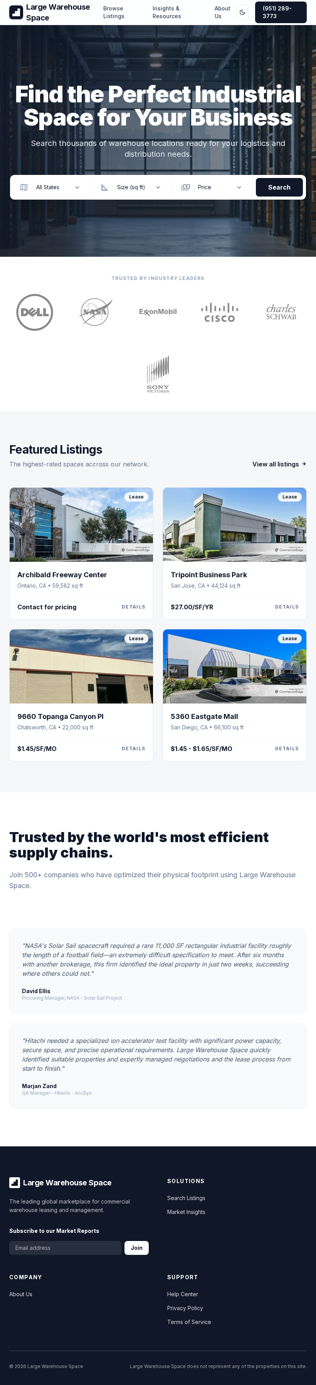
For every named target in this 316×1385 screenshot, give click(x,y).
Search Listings (186, 1198)
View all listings (275, 464)
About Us (222, 12)
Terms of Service (189, 1322)
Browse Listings (113, 12)
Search (279, 187)
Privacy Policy (185, 1308)
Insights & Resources (167, 12)
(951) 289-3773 (277, 12)
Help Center (182, 1294)
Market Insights (186, 1212)
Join (137, 1247)
